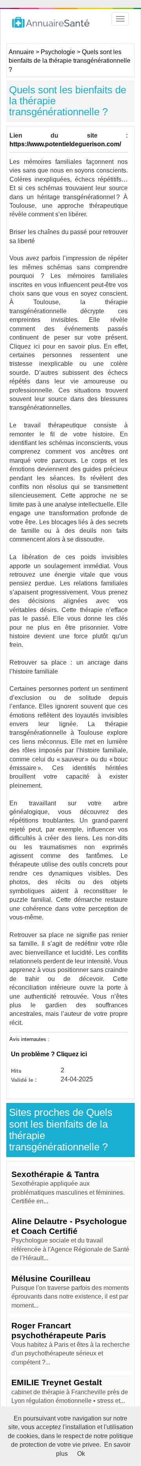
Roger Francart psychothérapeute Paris (58, 1330)
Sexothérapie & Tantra (55, 1174)
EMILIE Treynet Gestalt (56, 1382)
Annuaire (21, 52)
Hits (16, 1071)
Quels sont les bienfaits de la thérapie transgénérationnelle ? (69, 61)
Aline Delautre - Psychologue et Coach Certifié (69, 1226)
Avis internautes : (29, 1039)
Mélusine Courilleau (50, 1278)
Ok (81, 1453)
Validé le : (24, 1080)
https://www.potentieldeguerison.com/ (65, 144)
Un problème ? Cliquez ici (49, 1054)
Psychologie (58, 52)
